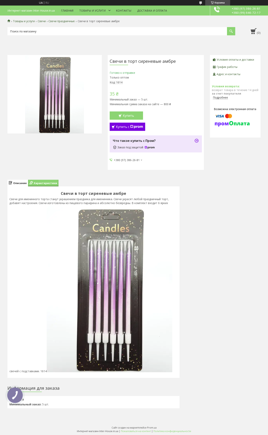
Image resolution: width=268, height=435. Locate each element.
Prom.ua (152, 427)
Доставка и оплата (152, 10)
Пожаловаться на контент (136, 431)
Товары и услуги (92, 10)
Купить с (122, 127)
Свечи (42, 21)
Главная (67, 10)
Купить (128, 115)
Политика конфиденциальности (172, 431)
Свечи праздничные (61, 21)
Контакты (123, 10)
